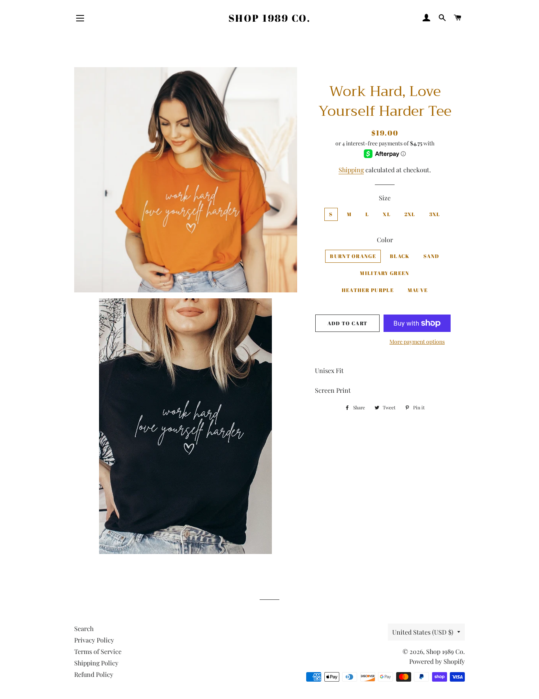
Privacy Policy (94, 640)
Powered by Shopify (437, 661)
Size (385, 198)
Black (400, 256)
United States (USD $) (422, 632)
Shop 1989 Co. (269, 17)
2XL (409, 214)
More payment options (417, 341)
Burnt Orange (353, 256)
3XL (434, 214)
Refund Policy (93, 674)
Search (84, 628)
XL (387, 214)
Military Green (384, 273)
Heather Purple (368, 290)
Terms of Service (98, 651)
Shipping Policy (96, 663)
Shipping (351, 170)
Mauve (418, 290)
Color (385, 240)
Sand (431, 256)
